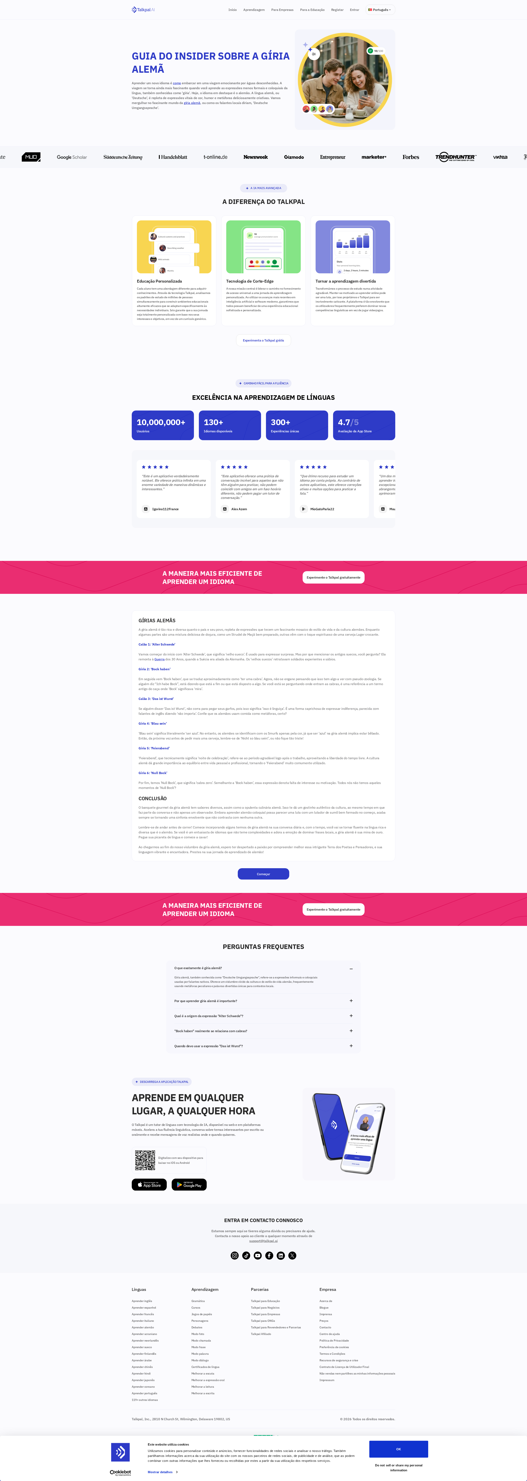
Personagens (199, 1321)
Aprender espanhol (144, 1307)
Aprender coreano (143, 1387)
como (177, 83)
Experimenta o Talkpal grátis (263, 340)
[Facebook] (269, 1256)
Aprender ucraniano (144, 1334)
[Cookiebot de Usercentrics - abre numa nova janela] (121, 1473)
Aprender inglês (142, 1301)
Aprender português (144, 1393)
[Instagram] (235, 1256)
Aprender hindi (141, 1373)
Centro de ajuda (329, 1334)
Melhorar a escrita (203, 1393)
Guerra (159, 659)
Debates (196, 1327)
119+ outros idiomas (145, 1400)
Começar (263, 874)
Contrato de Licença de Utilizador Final (344, 1367)
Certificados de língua (205, 1367)
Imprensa (325, 1314)
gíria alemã (192, 103)
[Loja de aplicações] (149, 1185)
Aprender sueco (142, 1347)
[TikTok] (246, 1256)
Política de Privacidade (334, 1340)
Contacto (325, 1327)
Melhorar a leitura (202, 1387)
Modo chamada (201, 1340)
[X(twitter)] (292, 1256)
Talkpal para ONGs (263, 1321)
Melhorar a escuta (202, 1373)
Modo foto (197, 1334)
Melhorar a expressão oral (208, 1380)
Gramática (198, 1301)
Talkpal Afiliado (261, 1334)
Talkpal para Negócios (265, 1307)
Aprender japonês (143, 1380)
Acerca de (325, 1301)
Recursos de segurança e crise (338, 1360)
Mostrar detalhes (160, 1472)
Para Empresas (282, 10)
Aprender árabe (142, 1360)
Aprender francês (143, 1314)
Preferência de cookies (334, 1347)
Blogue (324, 1307)
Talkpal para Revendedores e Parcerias (276, 1327)
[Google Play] (189, 1185)
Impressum (326, 1380)
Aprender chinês (142, 1367)
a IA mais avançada (266, 188)
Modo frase (198, 1347)
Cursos (195, 1307)
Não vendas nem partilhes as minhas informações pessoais (357, 1373)
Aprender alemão (143, 1327)
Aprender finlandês (144, 1354)
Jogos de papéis (201, 1314)
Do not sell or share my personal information (398, 1467)
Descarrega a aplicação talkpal (164, 1082)
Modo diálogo (200, 1360)
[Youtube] (258, 1256)
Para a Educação (312, 10)
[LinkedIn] (281, 1256)
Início (233, 10)
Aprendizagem (254, 10)
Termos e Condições (332, 1354)
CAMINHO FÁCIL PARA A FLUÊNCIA (266, 383)
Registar (337, 10)
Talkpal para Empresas (265, 1314)
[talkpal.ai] (143, 9)
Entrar (354, 10)
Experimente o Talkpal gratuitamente (333, 577)
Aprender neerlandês (145, 1340)
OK (398, 1449)
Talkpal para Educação (265, 1301)
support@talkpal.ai (263, 1241)
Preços (323, 1321)
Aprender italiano (143, 1321)
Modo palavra (200, 1354)
